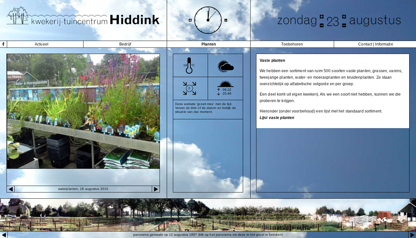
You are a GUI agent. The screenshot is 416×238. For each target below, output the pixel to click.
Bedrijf (125, 44)
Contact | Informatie (375, 44)
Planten (209, 44)
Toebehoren (292, 44)
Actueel (41, 44)
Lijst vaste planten (277, 117)
